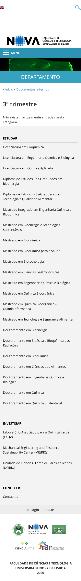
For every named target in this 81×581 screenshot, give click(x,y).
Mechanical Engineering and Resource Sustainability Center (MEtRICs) (31, 449)
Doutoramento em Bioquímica (25, 356)
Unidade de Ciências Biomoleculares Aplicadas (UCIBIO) (37, 465)
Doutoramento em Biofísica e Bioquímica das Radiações (36, 342)
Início (9, 89)
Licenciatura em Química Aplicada (28, 168)
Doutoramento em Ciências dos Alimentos (34, 366)
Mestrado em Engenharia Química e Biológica (36, 283)
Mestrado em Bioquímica (21, 240)
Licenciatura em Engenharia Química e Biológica (38, 157)
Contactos (10, 496)
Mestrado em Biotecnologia (23, 261)
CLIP (50, 510)
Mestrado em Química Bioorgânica (28, 293)
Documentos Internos (32, 89)
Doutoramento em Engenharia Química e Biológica (33, 379)
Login (34, 510)
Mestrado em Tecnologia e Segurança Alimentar (38, 319)
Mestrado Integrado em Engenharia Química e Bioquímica (37, 211)
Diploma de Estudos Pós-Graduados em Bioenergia (32, 181)
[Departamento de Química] (40, 40)
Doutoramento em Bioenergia (25, 330)
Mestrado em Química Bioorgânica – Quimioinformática (30, 306)
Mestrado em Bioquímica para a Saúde (31, 251)
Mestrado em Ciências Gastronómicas (31, 272)
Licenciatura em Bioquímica (23, 147)
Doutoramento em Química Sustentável (32, 403)
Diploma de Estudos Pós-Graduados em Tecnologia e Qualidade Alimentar (32, 196)
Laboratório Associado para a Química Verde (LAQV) (36, 434)
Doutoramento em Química (23, 392)
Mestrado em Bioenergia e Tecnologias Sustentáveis (31, 227)
